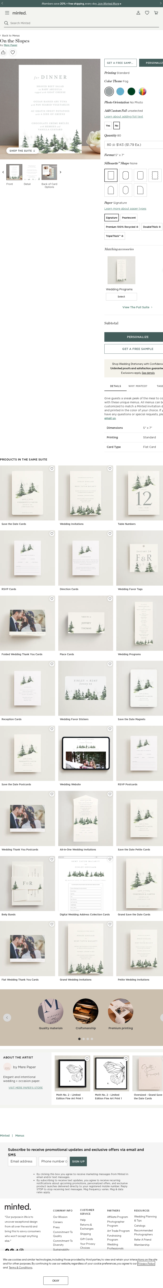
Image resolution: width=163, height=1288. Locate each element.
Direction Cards (69, 589)
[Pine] (131, 91)
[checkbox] (121, 296)
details (115, 386)
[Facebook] (7, 1250)
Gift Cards (86, 1239)
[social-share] (3, 52)
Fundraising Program (114, 1237)
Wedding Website (70, 784)
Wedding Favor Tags (130, 589)
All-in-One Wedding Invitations (78, 849)
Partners (113, 1210)
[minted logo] (19, 13)
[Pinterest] (12, 1250)
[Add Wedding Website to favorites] (110, 728)
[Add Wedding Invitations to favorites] (110, 468)
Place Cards (67, 654)
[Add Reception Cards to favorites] (51, 664)
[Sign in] (138, 13)
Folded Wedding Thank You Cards (22, 654)
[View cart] (156, 13)
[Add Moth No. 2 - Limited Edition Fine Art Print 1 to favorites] (87, 1058)
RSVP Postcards (127, 784)
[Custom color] (142, 91)
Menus (19, 1135)
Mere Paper (10, 45)
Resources (141, 1210)
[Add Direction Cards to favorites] (110, 533)
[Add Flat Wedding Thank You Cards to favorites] (51, 924)
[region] (81, 1269)
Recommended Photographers (143, 1232)
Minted (5, 1135)
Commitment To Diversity (63, 1243)
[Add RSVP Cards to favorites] (51, 533)
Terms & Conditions (20, 1267)
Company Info (63, 1210)
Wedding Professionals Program (115, 1248)
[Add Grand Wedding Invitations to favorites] (110, 924)
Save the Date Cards (14, 523)
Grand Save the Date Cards (134, 914)
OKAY (55, 1280)
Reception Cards (11, 719)
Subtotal (111, 323)
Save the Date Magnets (131, 719)
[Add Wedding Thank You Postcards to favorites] (51, 794)
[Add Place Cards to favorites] (110, 598)
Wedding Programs (129, 654)
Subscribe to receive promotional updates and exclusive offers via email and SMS (76, 1152)
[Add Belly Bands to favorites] (51, 859)
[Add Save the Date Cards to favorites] (51, 468)
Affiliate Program (117, 1217)
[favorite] (13, 52)
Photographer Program (115, 1223)
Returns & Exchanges (86, 1226)
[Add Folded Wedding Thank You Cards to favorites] (51, 598)
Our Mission (60, 1217)
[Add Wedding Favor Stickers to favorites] (110, 664)
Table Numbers (127, 523)
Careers (58, 1222)
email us (110, 418)
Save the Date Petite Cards (134, 849)
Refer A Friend (142, 1239)
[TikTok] (16, 1250)
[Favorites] (147, 13)
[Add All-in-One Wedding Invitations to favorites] (110, 794)
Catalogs (139, 1225)
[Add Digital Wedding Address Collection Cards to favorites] (110, 859)
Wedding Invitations (71, 523)
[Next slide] (60, 172)
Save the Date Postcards (16, 784)
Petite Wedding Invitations (133, 979)
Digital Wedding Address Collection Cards (85, 914)
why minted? (137, 386)
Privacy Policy (146, 1263)
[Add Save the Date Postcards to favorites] (51, 728)
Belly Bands (9, 914)
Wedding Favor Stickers (74, 719)
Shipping (85, 1234)
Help (83, 1220)
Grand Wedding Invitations (75, 979)
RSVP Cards (9, 589)
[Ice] (120, 91)
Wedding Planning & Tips (145, 1218)
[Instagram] (21, 1250)
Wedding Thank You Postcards (20, 849)
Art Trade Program (118, 1231)
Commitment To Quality (63, 1234)
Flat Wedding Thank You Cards (20, 979)
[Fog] (109, 91)
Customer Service (87, 1211)
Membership (141, 1245)
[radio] (108, 125)
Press (56, 1227)
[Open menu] (7, 13)
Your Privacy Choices (87, 1246)
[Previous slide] (3, 172)
